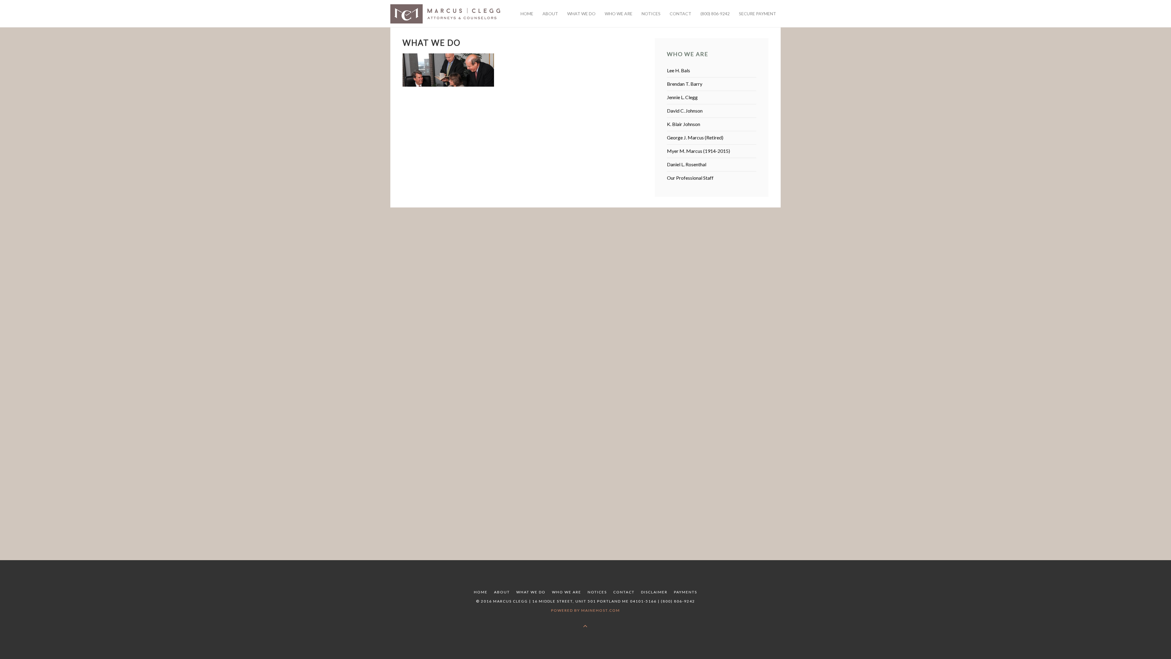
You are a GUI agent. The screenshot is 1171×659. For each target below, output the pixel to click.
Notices (597, 592)
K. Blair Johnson (683, 124)
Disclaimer (654, 592)
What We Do (531, 592)
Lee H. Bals (678, 70)
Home (481, 592)
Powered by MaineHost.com (585, 610)
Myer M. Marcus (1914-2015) (698, 151)
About (502, 592)
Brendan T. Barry (684, 84)
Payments (685, 592)
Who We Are (566, 592)
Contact (624, 592)
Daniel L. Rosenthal (686, 164)
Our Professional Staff (690, 178)
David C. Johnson (685, 110)
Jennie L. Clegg (682, 97)
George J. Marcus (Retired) (695, 137)
